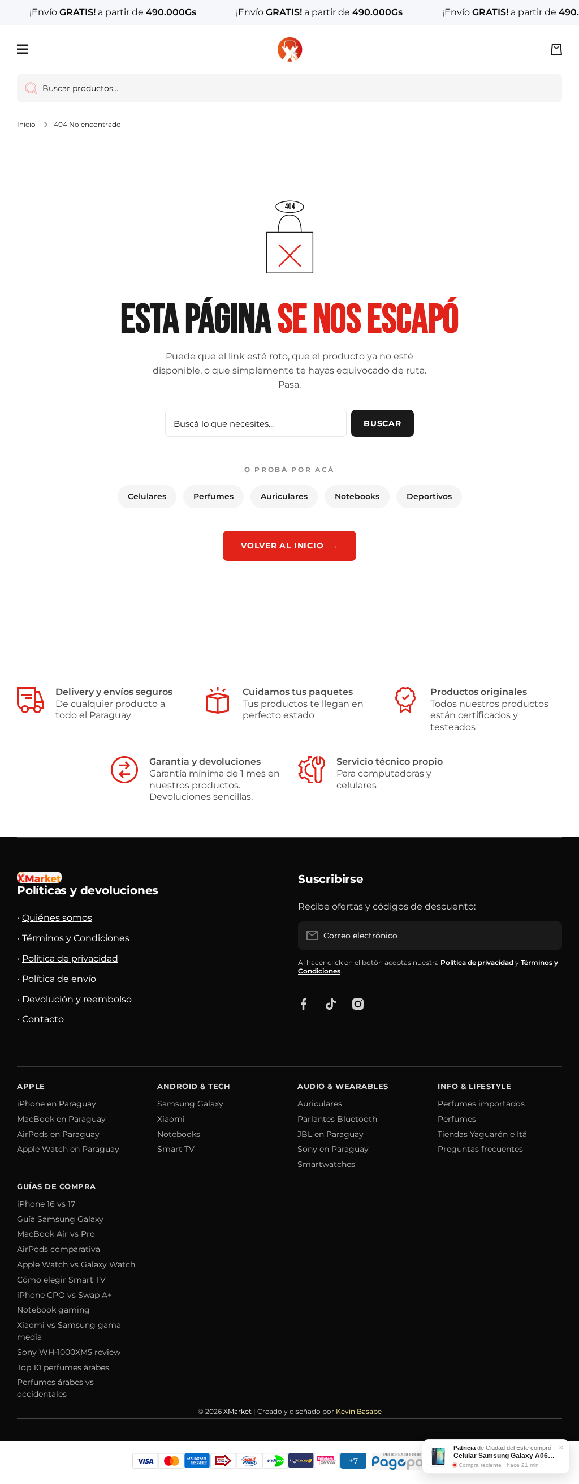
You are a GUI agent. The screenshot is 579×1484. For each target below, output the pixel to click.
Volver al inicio (289, 546)
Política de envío (59, 978)
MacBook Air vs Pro (56, 1233)
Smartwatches (326, 1164)
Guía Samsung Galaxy (60, 1219)
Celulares (147, 496)
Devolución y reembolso (77, 999)
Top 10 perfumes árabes (63, 1367)
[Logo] (289, 49)
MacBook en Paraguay (61, 1118)
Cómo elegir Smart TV (61, 1279)
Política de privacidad (70, 958)
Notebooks (357, 496)
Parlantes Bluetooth (337, 1118)
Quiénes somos (57, 917)
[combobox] (289, 88)
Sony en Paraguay (333, 1148)
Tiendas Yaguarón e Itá (482, 1134)
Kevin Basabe (359, 1411)
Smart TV (176, 1148)
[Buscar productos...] (27, 88)
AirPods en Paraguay (58, 1134)
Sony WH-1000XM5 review (68, 1352)
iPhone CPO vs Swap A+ (64, 1294)
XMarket (237, 1411)
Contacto (43, 1019)
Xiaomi (171, 1118)
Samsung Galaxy (190, 1103)
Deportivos (429, 496)
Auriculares (284, 496)
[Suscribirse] (548, 935)
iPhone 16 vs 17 (46, 1203)
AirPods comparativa (58, 1249)
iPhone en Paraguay (56, 1103)
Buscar (382, 423)
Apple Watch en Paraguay (68, 1148)
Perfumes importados (481, 1103)
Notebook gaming (53, 1309)
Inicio (26, 124)
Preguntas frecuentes (480, 1148)
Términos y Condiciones (75, 938)
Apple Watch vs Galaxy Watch (76, 1264)
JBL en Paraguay (330, 1134)
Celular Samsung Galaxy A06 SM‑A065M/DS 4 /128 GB (504, 1456)
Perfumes (213, 496)
